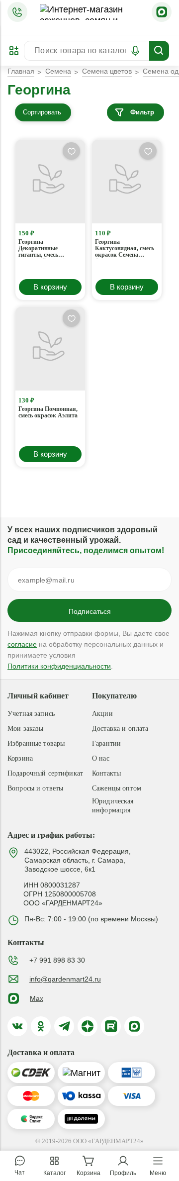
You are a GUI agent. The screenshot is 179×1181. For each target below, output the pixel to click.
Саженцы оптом (116, 788)
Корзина (20, 758)
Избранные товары (36, 743)
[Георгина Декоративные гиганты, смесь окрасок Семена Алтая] (50, 181)
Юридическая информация (113, 805)
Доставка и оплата (120, 728)
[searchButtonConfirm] (159, 51)
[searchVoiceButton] (135, 51)
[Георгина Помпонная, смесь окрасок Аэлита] (50, 349)
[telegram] (64, 1026)
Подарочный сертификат (45, 773)
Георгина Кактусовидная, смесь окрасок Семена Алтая (124, 249)
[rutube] (111, 1026)
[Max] (161, 12)
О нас (100, 758)
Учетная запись (31, 713)
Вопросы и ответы (35, 788)
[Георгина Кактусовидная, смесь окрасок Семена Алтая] (127, 181)
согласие (22, 644)
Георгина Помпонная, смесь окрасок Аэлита (48, 412)
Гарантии (106, 743)
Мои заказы (25, 728)
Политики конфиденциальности (59, 666)
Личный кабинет (38, 695)
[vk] (17, 1026)
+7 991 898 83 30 (57, 960)
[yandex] (87, 1026)
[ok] (41, 1026)
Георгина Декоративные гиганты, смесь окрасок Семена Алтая (40, 249)
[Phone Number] (17, 12)
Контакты (106, 773)
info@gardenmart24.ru (65, 979)
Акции (102, 713)
